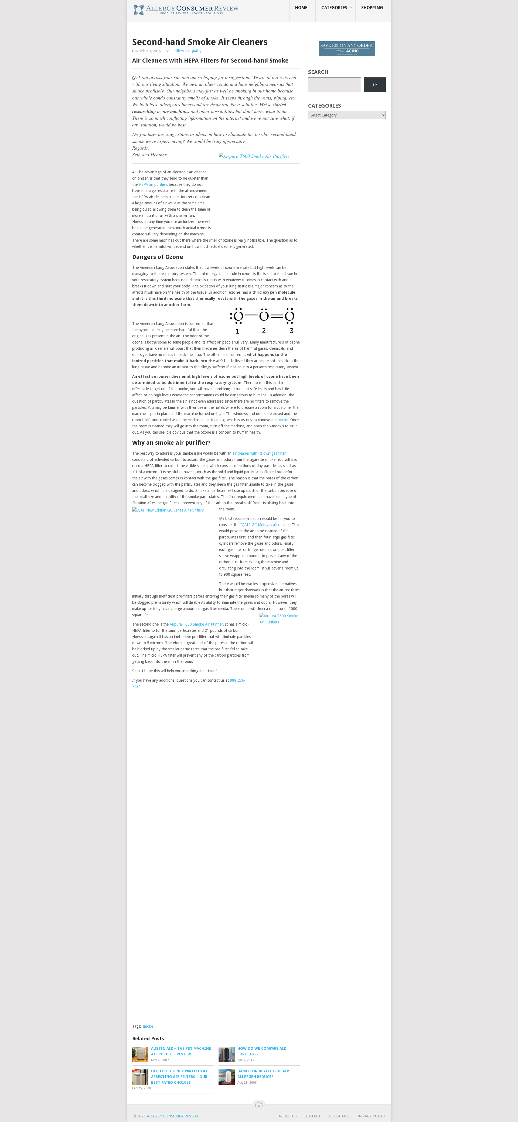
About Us (288, 1116)
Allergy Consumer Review (172, 1116)
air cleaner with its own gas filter (259, 453)
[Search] (375, 84)
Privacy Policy (370, 1116)
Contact (312, 1116)
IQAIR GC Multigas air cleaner (265, 525)
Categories (334, 7)
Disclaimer (339, 1116)
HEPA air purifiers (153, 184)
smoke (283, 420)
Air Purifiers (175, 51)
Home (301, 7)
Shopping (372, 7)
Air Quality (193, 51)
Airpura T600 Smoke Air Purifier (196, 624)
